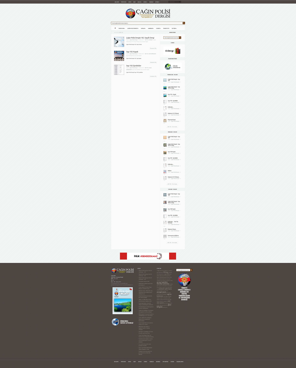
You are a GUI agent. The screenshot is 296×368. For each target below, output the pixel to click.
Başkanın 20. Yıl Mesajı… (174, 177)
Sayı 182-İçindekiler (133, 66)
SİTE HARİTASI (165, 361)
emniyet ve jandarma (166, 280)
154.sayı (165, 272)
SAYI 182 (147, 39)
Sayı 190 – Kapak (172, 94)
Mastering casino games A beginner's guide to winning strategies (144, 328)
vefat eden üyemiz (163, 302)
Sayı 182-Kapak (132, 52)
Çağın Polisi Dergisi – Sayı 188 (174, 194)
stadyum (161, 299)
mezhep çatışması (160, 290)
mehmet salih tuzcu (165, 289)
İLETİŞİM (174, 28)
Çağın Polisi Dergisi (134, 39)
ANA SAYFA (116, 361)
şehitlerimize (165, 307)
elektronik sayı (159, 280)
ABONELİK (158, 361)
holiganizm (166, 285)
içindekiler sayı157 (161, 287)
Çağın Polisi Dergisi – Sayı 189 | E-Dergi (174, 144)
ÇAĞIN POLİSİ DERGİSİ (132, 28)
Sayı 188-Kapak (171, 209)
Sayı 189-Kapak (171, 151)
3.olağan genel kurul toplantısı (162, 270)
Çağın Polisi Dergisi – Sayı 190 (174, 80)
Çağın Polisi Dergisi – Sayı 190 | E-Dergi (174, 87)
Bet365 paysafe (164, 277)
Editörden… (171, 107)
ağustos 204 (159, 277)
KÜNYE (129, 361)
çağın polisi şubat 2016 (164, 305)
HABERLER (151, 28)
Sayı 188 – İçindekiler (173, 215)
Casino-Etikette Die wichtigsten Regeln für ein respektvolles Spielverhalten (145, 319)
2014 (168, 274)
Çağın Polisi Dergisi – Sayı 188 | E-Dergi (174, 202)
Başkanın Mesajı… (172, 229)
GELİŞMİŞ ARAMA (180, 361)
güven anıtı (162, 285)
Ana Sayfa (116, 32)
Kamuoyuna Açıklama (173, 235)
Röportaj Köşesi (172, 119)
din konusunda (167, 278)
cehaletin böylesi (162, 278)
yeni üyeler (166, 303)
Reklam (169, 170)
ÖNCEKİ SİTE (166, 28)
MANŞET (151, 39)
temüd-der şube (166, 299)
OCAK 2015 (161, 292)
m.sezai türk (167, 287)
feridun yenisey (163, 283)
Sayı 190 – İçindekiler (173, 100)
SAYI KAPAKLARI (152, 53)
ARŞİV (134, 361)
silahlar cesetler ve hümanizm (162, 297)
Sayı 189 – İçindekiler (173, 158)
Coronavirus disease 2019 (144, 281)
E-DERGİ (158, 28)
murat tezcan (165, 290)
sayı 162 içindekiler (163, 294)
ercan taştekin (162, 282)
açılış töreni (168, 275)
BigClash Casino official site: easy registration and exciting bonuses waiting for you (145, 292)
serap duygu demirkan (167, 296)
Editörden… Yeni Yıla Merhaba (173, 222)
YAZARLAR (152, 361)
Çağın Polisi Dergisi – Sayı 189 (174, 137)
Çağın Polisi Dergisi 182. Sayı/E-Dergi (140, 38)
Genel (150, 67)
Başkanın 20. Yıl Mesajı (173, 113)
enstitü (171, 280)
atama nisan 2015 (163, 275)
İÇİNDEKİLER (129, 69)
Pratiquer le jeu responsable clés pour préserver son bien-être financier (145, 353)
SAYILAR (143, 28)
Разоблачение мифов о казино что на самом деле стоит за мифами (146, 340)
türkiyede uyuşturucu (163, 301)
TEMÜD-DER (121, 28)
